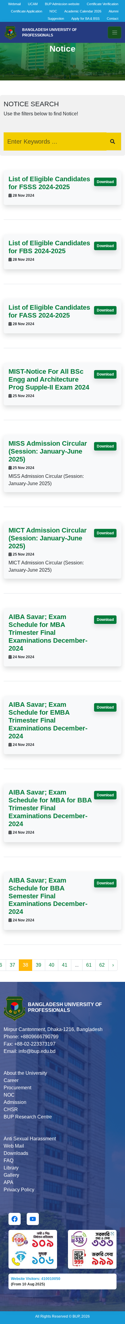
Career (11, 1080)
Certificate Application (26, 11)
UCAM (33, 4)
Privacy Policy (19, 1189)
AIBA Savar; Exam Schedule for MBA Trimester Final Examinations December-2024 (47, 632)
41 (64, 965)
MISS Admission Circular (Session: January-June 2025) (47, 451)
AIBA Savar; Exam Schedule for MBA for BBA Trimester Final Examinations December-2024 (50, 808)
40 (51, 965)
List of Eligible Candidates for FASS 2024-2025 (49, 311)
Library (11, 1167)
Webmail (14, 4)
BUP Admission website (62, 4)
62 (102, 965)
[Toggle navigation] (114, 32)
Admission (15, 1102)
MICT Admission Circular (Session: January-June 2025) (47, 538)
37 (12, 965)
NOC (53, 11)
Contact (112, 18)
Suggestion (56, 18)
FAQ (8, 1160)
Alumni (113, 11)
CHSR (11, 1109)
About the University (25, 1073)
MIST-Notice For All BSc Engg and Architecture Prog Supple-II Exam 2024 (48, 379)
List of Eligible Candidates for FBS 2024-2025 (49, 247)
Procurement (17, 1087)
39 (38, 965)
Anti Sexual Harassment (30, 1138)
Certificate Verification (102, 4)
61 (89, 965)
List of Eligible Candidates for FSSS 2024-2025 (49, 183)
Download (105, 182)
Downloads (16, 1153)
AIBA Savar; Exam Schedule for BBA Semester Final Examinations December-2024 (47, 896)
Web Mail (14, 1146)
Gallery (11, 1175)
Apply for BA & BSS (85, 18)
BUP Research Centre (28, 1116)
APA (8, 1182)
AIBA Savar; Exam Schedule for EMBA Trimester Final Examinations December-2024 (47, 720)
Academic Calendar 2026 (82, 11)
